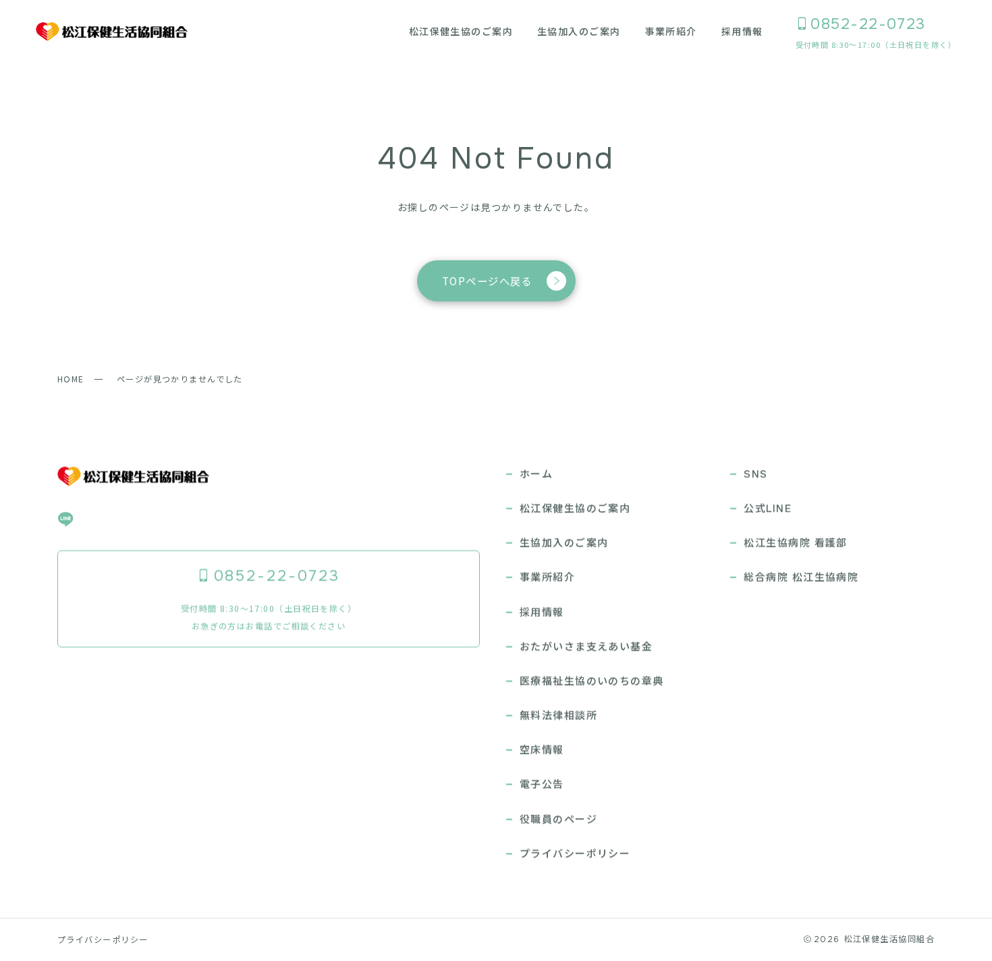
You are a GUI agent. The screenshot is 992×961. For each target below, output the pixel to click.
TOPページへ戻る (487, 280)
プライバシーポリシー (102, 939)
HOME (70, 379)
